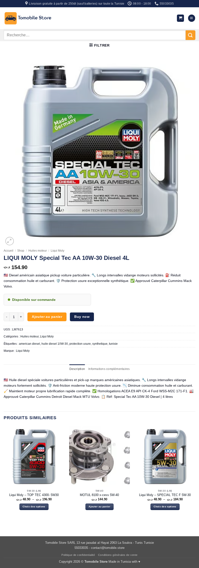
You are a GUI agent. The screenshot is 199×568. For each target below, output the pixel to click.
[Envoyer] (190, 35)
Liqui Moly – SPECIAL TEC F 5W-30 (165, 495)
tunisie (113, 343)
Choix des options (34, 506)
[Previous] (4, 472)
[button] (180, 18)
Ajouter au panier (47, 317)
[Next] (195, 472)
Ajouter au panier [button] (99, 506)
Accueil (8, 250)
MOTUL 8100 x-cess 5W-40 (99, 495)
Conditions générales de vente (118, 554)
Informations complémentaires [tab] (109, 369)
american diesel (29, 343)
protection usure (80, 343)
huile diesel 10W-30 (54, 343)
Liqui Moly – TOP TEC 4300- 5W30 (34, 495)
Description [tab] (77, 369)
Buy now (82, 317)
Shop (20, 250)
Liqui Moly (57, 250)
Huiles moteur (37, 250)
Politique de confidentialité (78, 554)
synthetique (100, 343)
